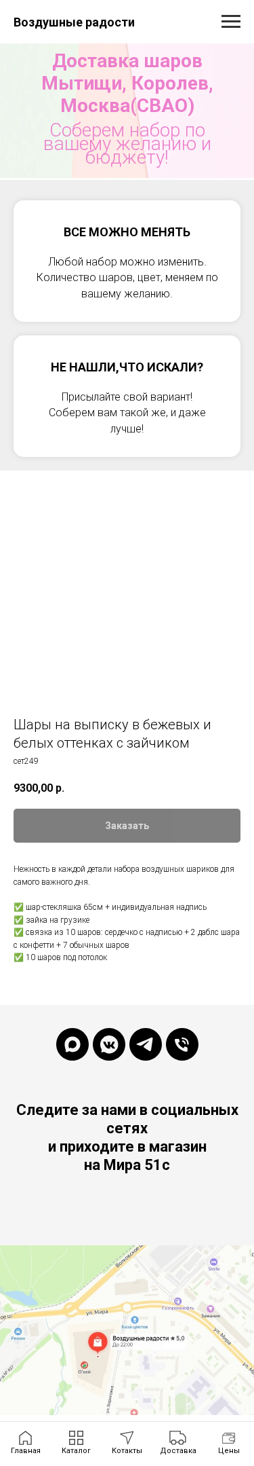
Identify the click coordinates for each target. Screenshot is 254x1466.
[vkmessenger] (109, 1087)
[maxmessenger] (72, 1087)
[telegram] (145, 1087)
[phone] (182, 1087)
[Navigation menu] (230, 22)
